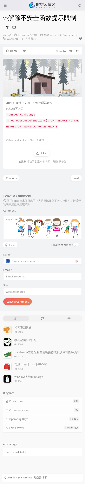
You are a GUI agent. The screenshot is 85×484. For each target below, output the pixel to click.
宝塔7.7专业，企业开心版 (30, 364)
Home (14, 51)
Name (7, 254)
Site (5, 285)
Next (76, 178)
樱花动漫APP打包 (25, 340)
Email (7, 270)
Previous (11, 178)
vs (8, 452)
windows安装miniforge (28, 377)
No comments (70, 35)
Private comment (62, 245)
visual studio (19, 452)
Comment (10, 210)
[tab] (16, 318)
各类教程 (30, 38)
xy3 (9, 35)
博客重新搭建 (23, 327)
